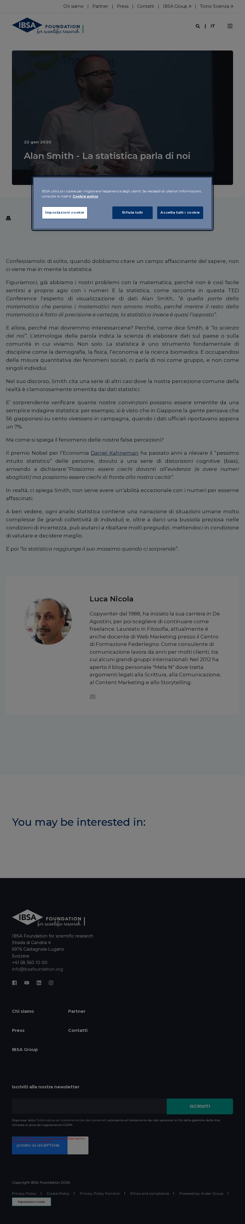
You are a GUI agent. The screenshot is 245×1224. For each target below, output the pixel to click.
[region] (122, 203)
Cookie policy (85, 196)
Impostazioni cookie (64, 212)
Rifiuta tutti (132, 212)
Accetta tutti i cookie (180, 212)
